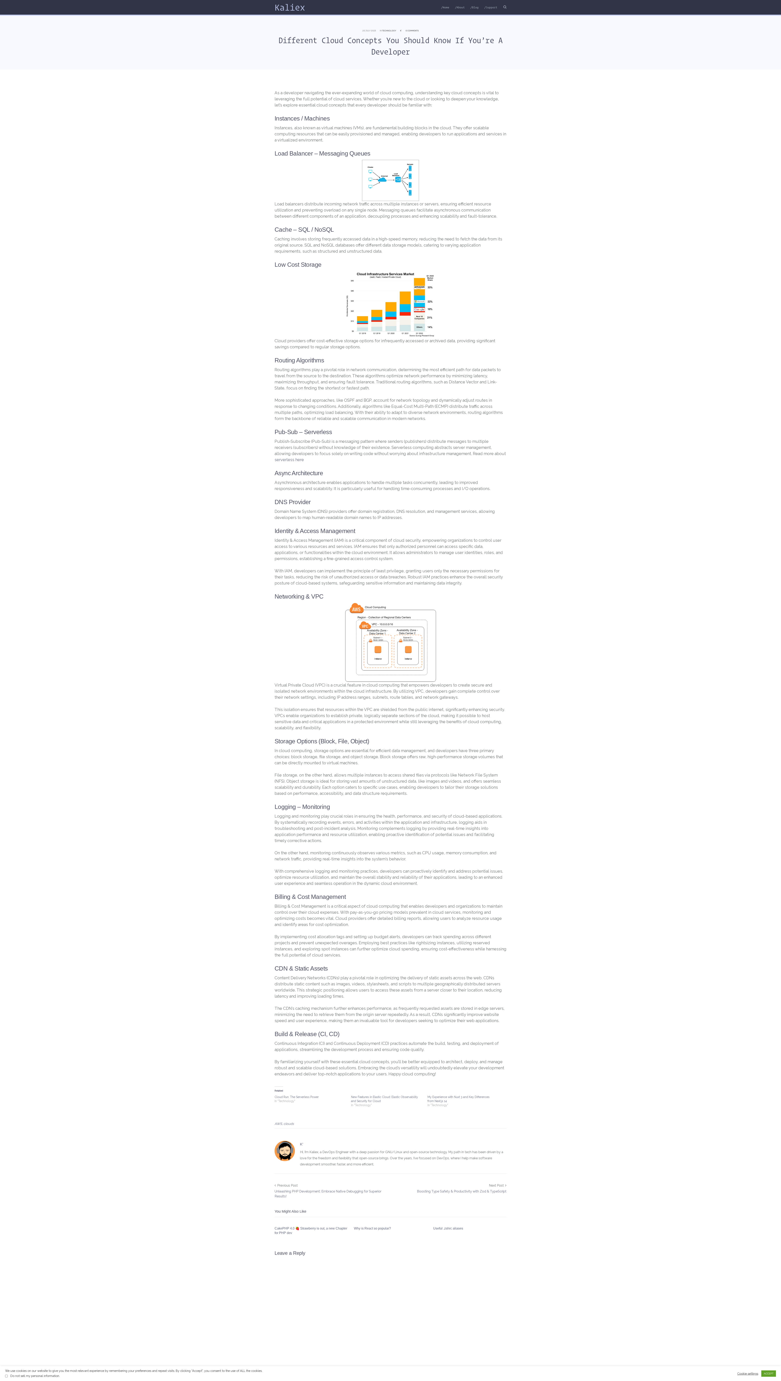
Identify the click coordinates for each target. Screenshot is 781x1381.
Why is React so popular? (372, 1228)
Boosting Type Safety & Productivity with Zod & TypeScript (461, 1191)
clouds (289, 1124)
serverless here (289, 459)
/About (460, 7)
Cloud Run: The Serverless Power (297, 1097)
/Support (490, 7)
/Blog (474, 7)
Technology (389, 31)
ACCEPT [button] (768, 1373)
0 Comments (412, 31)
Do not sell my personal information (34, 1376)
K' (401, 31)
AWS (278, 1124)
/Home (445, 7)
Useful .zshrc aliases (448, 1228)
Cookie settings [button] (747, 1373)
